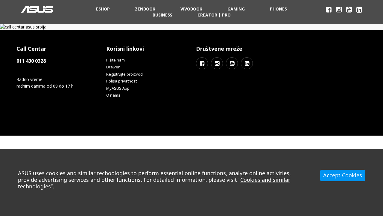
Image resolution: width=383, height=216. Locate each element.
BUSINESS (162, 15)
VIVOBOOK (191, 9)
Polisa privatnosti (122, 81)
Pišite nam (115, 60)
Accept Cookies (342, 175)
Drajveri (113, 67)
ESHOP (103, 9)
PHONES (278, 9)
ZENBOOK (145, 9)
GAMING (236, 9)
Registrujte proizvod (124, 74)
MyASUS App (118, 88)
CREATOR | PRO (214, 15)
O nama (113, 95)
